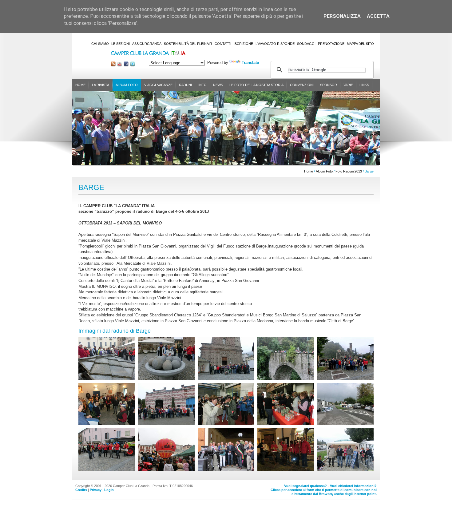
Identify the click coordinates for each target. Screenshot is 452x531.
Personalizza (342, 16)
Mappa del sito (360, 44)
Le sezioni (120, 44)
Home (80, 85)
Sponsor (328, 85)
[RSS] (113, 65)
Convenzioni (302, 85)
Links (364, 85)
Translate (250, 62)
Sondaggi (306, 44)
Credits (81, 490)
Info (202, 85)
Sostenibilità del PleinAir (188, 44)
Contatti (223, 44)
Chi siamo (100, 44)
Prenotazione (331, 44)
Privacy (95, 490)
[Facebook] (126, 65)
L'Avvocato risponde (275, 44)
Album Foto (127, 85)
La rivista (100, 85)
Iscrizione (243, 44)
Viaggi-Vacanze (158, 85)
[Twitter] (132, 65)
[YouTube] (119, 65)
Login (109, 490)
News (218, 85)
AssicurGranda (146, 44)
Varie (348, 85)
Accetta (378, 16)
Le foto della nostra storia (256, 85)
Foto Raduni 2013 (348, 171)
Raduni (185, 85)
